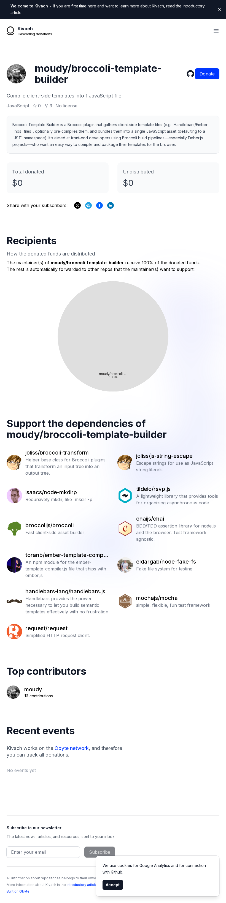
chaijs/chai (150, 518)
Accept (113, 884)
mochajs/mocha (157, 598)
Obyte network (72, 748)
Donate (207, 74)
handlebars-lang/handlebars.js (65, 591)
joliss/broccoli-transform (57, 452)
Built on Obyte (18, 891)
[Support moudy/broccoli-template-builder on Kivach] (99, 205)
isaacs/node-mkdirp (51, 492)
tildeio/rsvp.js (153, 489)
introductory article (82, 885)
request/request (46, 628)
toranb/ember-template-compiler (65, 555)
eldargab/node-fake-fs (166, 561)
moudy (33, 689)
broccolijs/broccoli (49, 525)
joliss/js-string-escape (164, 456)
